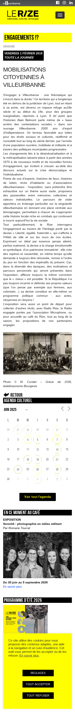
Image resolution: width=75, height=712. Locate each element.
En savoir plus (12, 586)
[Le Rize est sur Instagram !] (64, 3)
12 (37, 449)
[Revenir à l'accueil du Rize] (23, 15)
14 (57, 449)
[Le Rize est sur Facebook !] (57, 3)
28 (27, 430)
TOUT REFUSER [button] (38, 695)
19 (37, 459)
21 (57, 459)
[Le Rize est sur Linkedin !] (70, 3)
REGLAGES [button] (38, 673)
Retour (16, 395)
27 (18, 430)
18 (27, 459)
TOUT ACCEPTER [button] (38, 684)
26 (37, 469)
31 (57, 430)
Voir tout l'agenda (37, 497)
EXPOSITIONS (9, 46)
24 (18, 469)
